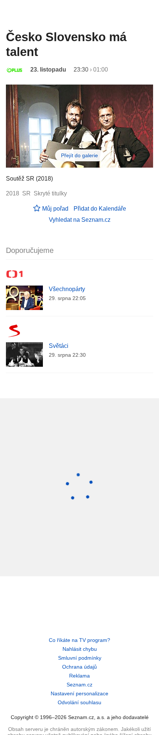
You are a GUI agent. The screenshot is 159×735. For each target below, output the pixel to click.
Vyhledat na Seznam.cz (80, 220)
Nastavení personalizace (79, 693)
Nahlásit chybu (79, 649)
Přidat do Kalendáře (100, 208)
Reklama (79, 676)
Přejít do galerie (79, 155)
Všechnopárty (67, 289)
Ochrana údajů (79, 667)
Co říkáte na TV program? (79, 640)
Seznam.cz (79, 685)
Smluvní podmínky (79, 658)
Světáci (58, 346)
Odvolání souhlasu (79, 702)
